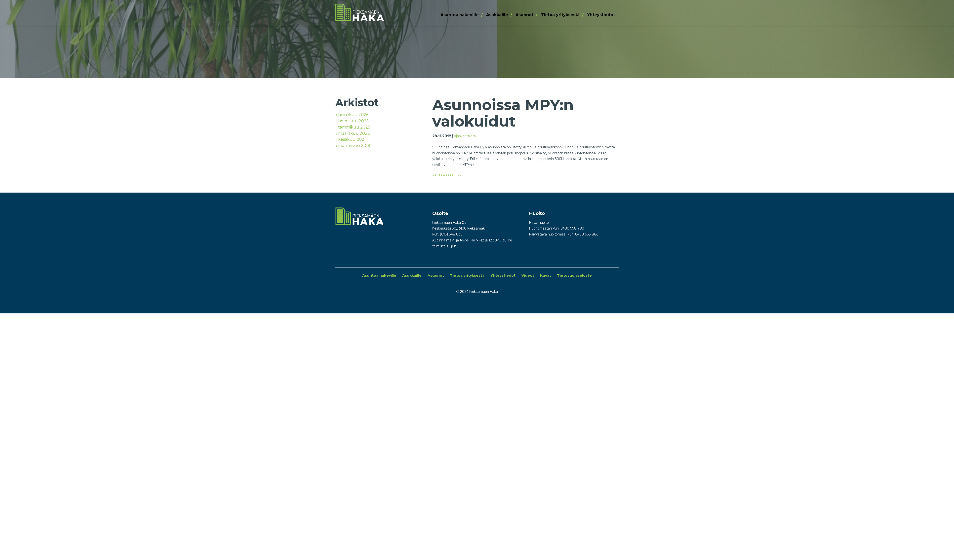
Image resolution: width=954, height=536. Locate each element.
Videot (527, 275)
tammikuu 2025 (354, 127)
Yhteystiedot (601, 14)
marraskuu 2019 (354, 145)
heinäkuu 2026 (353, 114)
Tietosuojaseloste (574, 275)
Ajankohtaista (465, 136)
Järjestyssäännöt (446, 174)
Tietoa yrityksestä (560, 14)
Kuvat (545, 275)
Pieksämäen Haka (368, 12)
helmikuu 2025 (353, 121)
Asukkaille (497, 14)
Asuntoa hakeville (459, 14)
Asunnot (524, 14)
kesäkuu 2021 (352, 139)
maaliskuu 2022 (354, 133)
